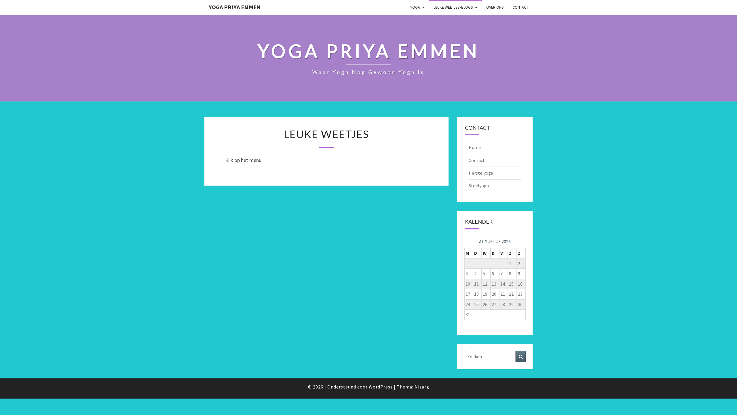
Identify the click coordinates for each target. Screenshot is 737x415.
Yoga (415, 7)
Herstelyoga (481, 173)
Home (475, 147)
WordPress (381, 387)
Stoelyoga (479, 185)
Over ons (495, 7)
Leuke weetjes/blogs (453, 7)
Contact (520, 7)
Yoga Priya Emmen (235, 7)
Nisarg (422, 387)
